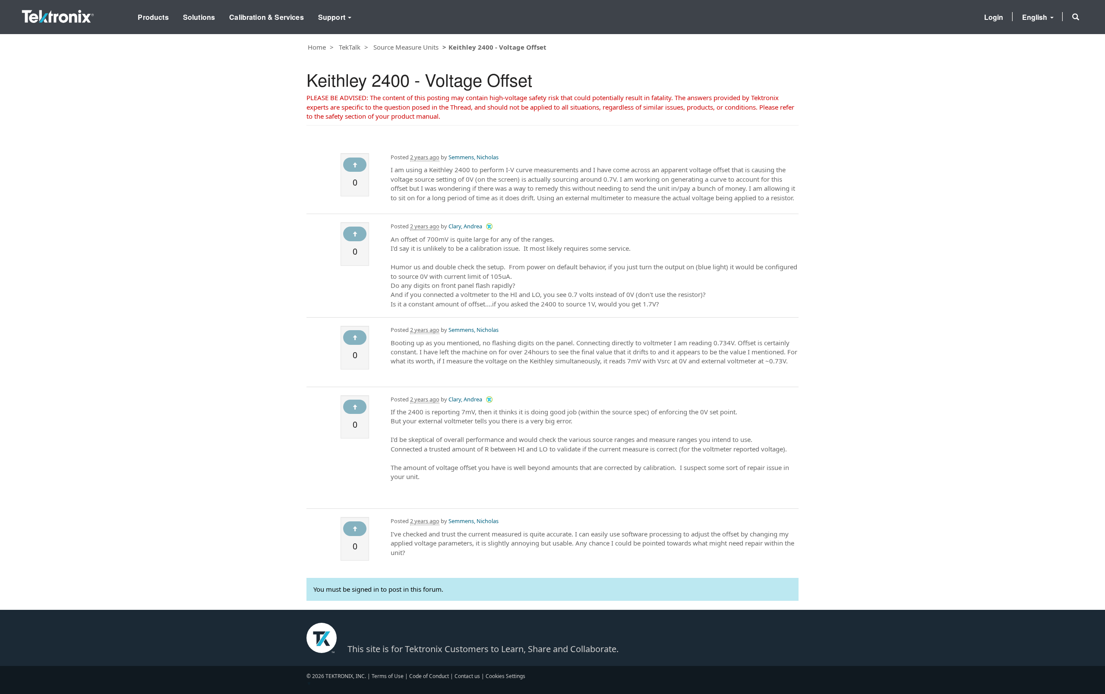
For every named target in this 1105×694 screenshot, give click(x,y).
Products (153, 17)
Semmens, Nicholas (473, 157)
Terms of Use (388, 676)
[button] (1076, 17)
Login (994, 17)
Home (317, 47)
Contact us (467, 676)
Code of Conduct (429, 676)
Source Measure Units (406, 47)
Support (332, 17)
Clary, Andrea (465, 226)
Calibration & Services (266, 17)
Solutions (199, 17)
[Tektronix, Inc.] (58, 14)
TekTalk (349, 47)
